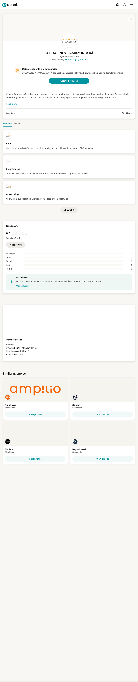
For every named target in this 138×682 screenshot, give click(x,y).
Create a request (68, 80)
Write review (15, 244)
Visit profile (35, 414)
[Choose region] (118, 5)
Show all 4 (69, 210)
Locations (10, 113)
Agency (63, 56)
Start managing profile (75, 59)
